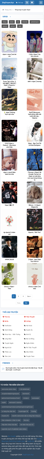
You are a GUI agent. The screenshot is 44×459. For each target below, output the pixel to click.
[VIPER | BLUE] (9, 247)
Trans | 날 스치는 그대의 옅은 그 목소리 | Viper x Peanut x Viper (9, 84)
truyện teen (20, 441)
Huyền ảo (29, 330)
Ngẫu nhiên (30, 343)
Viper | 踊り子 (9, 205)
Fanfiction (8, 325)
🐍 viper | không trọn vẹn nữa (9, 113)
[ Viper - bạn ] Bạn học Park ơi (34, 260)
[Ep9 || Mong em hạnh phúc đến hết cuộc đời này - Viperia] (34, 100)
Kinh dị (28, 334)
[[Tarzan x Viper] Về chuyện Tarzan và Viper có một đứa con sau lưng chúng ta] (34, 160)
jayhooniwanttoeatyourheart (11, 398)
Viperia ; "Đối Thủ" (34, 232)
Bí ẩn (6, 321)
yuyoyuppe (35, 398)
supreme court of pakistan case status (14, 429)
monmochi (26, 393)
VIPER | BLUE (9, 259)
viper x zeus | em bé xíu (9, 55)
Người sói (8, 347)
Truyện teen (30, 356)
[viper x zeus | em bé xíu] (9, 42)
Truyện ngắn (9, 343)
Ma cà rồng (30, 339)
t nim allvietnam (24, 389)
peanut (5, 26)
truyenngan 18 (23, 411)
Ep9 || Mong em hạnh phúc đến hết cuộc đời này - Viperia (34, 115)
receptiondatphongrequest (10, 393)
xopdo (4, 402)
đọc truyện (12, 436)
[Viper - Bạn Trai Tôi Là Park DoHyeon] (34, 131)
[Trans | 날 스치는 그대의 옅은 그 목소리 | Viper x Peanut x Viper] (9, 69)
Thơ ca (7, 317)
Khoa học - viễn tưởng (12, 334)
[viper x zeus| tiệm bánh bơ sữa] (9, 160)
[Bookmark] (32, 2)
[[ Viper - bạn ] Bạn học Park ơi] (34, 247)
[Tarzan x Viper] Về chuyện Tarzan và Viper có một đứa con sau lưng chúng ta (35, 176)
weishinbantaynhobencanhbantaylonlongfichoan (17, 407)
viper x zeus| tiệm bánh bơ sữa (9, 173)
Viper (5, 17)
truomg (33, 411)
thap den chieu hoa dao (9, 424)
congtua (26, 398)
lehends (25, 22)
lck (18, 22)
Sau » (29, 296)
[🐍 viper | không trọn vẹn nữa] (9, 100)
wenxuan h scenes (15, 402)
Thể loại (20, 2)
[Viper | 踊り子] (9, 192)
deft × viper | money (35, 81)
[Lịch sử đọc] (27, 2)
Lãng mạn (8, 339)
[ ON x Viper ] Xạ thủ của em (34, 55)
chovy (4, 22)
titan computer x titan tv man (11, 420)
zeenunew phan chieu (9, 389)
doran (12, 22)
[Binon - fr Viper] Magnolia (35, 206)
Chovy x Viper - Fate (9, 287)
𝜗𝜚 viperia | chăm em (9, 233)
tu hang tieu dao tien (8, 411)
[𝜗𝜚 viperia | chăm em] (9, 220)
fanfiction (12, 441)
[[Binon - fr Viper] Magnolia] (34, 192)
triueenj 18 (5, 416)
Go (26, 303)
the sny (26, 420)
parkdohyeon (35, 22)
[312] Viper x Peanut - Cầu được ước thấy (9, 145)
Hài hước (29, 325)
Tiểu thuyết (30, 317)
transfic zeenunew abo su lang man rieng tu (26, 416)
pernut (13, 26)
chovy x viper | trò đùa (34, 287)
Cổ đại (28, 321)
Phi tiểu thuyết (31, 347)
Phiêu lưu (8, 352)
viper (19, 26)
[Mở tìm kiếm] (41, 2)
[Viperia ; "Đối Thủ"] (34, 220)
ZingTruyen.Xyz (8, 3)
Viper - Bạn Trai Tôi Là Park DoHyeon (34, 144)
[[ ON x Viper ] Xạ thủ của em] (34, 42)
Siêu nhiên (29, 352)
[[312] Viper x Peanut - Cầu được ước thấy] (9, 131)
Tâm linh (8, 356)
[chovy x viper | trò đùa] (34, 274)
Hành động (8, 330)
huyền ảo (30, 441)
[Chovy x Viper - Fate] (9, 274)
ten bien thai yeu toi (26, 424)
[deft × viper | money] (34, 69)
